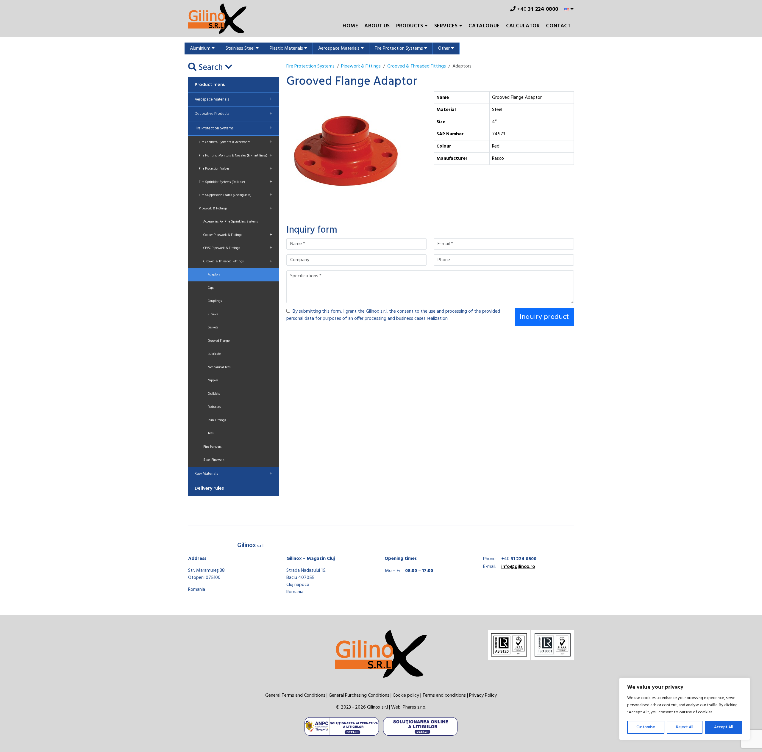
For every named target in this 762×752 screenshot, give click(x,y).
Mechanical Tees (219, 367)
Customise (645, 727)
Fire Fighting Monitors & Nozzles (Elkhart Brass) (236, 155)
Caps (211, 288)
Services (446, 26)
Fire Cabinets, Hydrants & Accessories (236, 142)
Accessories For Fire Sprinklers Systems (230, 221)
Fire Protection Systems (399, 48)
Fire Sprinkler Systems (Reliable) (236, 182)
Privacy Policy (483, 695)
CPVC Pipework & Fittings (238, 248)
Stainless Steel (241, 48)
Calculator (523, 26)
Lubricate (214, 354)
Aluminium (201, 48)
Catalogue (484, 26)
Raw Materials (234, 473)
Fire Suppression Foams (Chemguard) (236, 195)
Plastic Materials (287, 48)
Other (444, 48)
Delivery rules (209, 488)
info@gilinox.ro (518, 567)
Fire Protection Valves (236, 168)
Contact (558, 26)
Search (210, 68)
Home (350, 26)
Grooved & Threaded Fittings (238, 261)
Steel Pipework (213, 460)
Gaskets (213, 327)
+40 (537, 9)
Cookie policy (406, 695)
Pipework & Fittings (236, 208)
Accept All (723, 727)
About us (377, 26)
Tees (210, 433)
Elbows (213, 314)
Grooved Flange (218, 341)
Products (410, 26)
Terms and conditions (444, 695)
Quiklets (214, 394)
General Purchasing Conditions (359, 695)
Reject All (684, 727)
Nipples (213, 380)
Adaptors (214, 274)
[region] (684, 709)
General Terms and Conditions (295, 695)
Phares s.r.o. (414, 707)
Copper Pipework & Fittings (238, 235)
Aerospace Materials (339, 48)
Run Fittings (217, 420)
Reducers (214, 407)
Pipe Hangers (212, 446)
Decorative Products (234, 113)
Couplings (215, 301)
